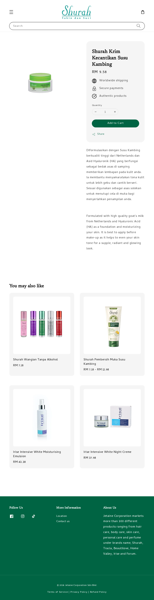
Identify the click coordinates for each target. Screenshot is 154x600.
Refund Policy (98, 592)
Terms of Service (57, 592)
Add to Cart (115, 123)
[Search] (139, 26)
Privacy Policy (79, 592)
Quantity (97, 105)
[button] (11, 12)
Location (61, 517)
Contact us (63, 521)
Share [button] (100, 134)
